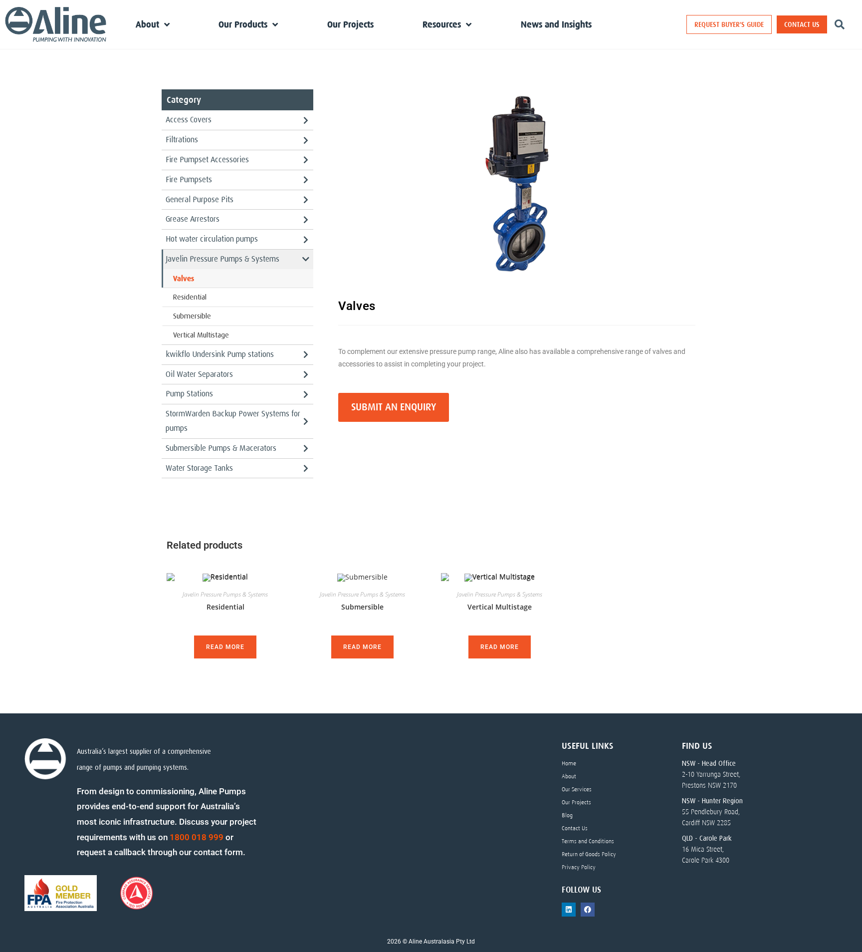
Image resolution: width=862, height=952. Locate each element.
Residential (190, 297)
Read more (225, 646)
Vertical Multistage (201, 335)
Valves (183, 278)
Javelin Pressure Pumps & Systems (225, 594)
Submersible (192, 316)
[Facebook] (588, 910)
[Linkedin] (569, 910)
